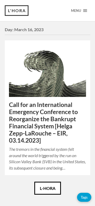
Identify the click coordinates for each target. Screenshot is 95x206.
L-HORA (47, 188)
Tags (84, 197)
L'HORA (17, 10)
